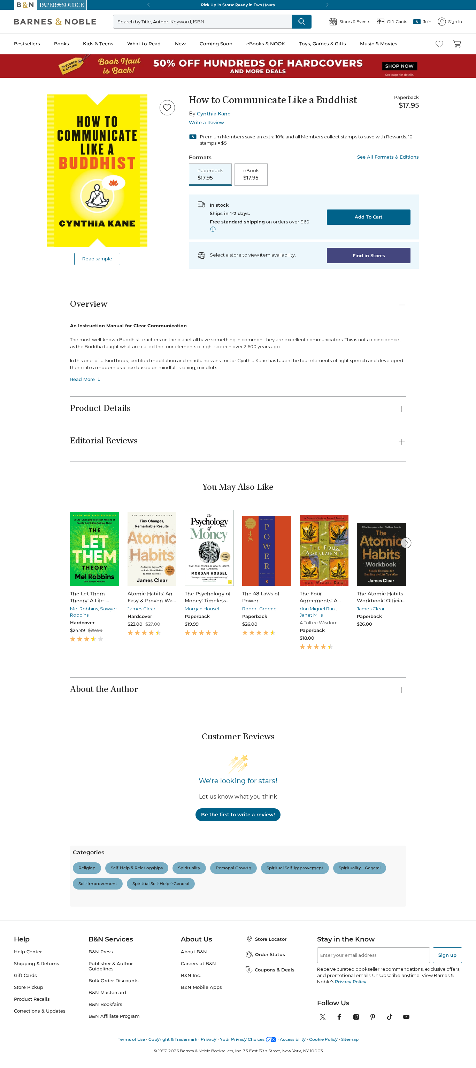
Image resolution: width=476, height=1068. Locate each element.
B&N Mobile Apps (201, 905)
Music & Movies (378, 43)
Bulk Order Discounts (114, 899)
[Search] (276, 22)
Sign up (447, 873)
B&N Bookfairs (105, 922)
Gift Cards (25, 894)
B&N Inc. (191, 894)
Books (61, 43)
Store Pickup (28, 905)
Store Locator (270, 857)
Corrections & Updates (40, 929)
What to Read (144, 43)
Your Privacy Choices (242, 957)
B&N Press (101, 870)
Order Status (270, 873)
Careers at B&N (198, 882)
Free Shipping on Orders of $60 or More (238, 4)
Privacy (208, 957)
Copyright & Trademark (172, 957)
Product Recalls (32, 917)
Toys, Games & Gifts (322, 43)
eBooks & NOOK (265, 43)
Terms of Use (131, 957)
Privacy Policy (350, 900)
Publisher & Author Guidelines (111, 884)
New (180, 43)
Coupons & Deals (274, 888)
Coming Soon (216, 43)
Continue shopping (120, 135)
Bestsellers (27, 43)
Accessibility (293, 957)
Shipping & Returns (36, 882)
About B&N (194, 870)
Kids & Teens (98, 43)
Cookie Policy (323, 957)
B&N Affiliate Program (114, 934)
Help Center (28, 870)
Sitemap (350, 957)
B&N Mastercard (107, 911)
